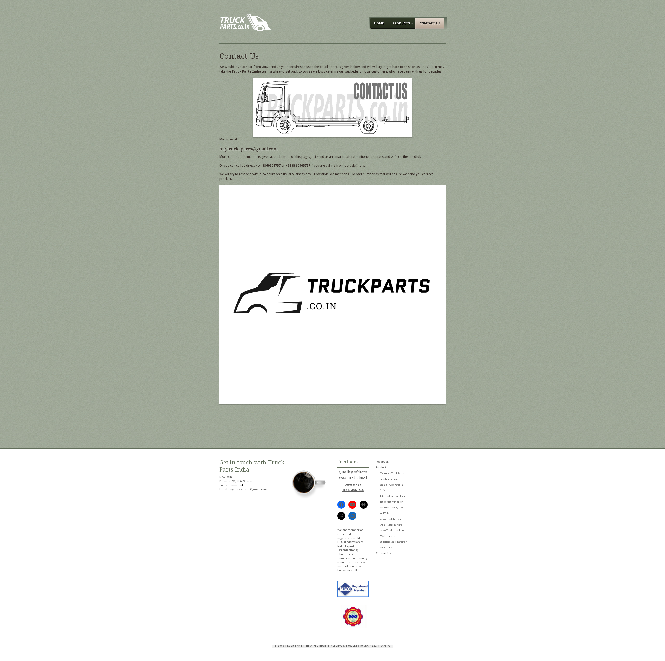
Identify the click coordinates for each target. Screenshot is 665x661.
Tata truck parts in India (393, 496)
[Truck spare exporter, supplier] (245, 30)
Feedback (382, 461)
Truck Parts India (298, 646)
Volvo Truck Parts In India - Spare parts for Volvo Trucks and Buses (393, 525)
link (241, 485)
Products (399, 24)
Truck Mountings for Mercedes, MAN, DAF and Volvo (391, 507)
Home (379, 23)
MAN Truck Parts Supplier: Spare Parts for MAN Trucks (393, 542)
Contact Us (430, 23)
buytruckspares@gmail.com (248, 149)
